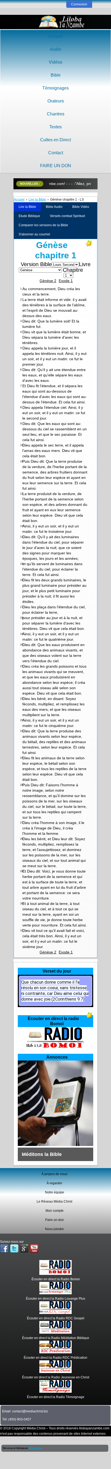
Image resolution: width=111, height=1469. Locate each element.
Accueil (55, 36)
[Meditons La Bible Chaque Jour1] (55, 1145)
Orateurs (55, 101)
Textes (55, 127)
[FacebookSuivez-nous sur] (4, 1248)
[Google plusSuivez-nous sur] (24, 1248)
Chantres (55, 114)
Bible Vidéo (80, 207)
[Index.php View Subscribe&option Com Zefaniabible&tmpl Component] (89, 1017)
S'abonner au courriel (34, 234)
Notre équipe (54, 1192)
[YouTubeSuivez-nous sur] (34, 1248)
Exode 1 (66, 281)
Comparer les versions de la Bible (43, 225)
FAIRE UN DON (55, 165)
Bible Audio (54, 207)
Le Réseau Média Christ (54, 1201)
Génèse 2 (48, 281)
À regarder (54, 1183)
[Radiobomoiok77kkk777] (55, 1049)
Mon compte (55, 1211)
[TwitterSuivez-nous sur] (14, 1248)
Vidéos (55, 62)
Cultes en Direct (55, 140)
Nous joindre (54, 1229)
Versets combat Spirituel (67, 216)
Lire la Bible (37, 199)
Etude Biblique (29, 216)
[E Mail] (89, 245)
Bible (56, 75)
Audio (55, 49)
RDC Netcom (35, 1448)
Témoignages (55, 88)
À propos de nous (54, 1174)
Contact (55, 152)
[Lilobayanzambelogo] (62, 22)
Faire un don (54, 1220)
